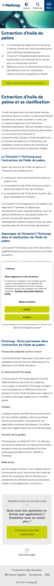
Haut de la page (27, 554)
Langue (26, 8)
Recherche (37, 7)
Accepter (27, 317)
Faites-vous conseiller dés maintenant (25, 83)
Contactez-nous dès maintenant (12, 577)
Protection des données (24, 291)
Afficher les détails (27, 302)
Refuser (27, 309)
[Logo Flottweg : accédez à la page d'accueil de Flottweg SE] (11, 6)
